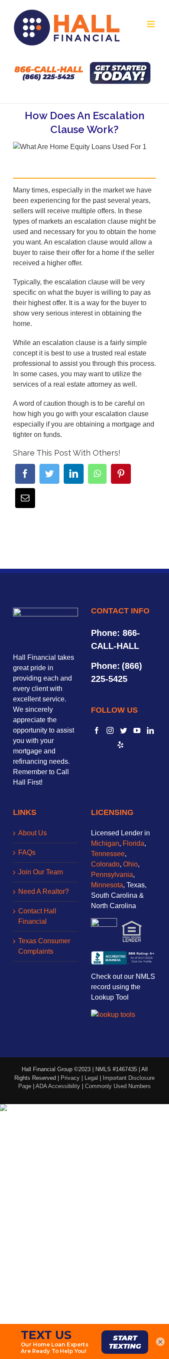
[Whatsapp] (97, 474)
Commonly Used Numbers (118, 1086)
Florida (133, 843)
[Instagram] (110, 730)
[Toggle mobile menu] (151, 24)
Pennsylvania (112, 874)
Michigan (105, 843)
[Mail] (25, 498)
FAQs (27, 852)
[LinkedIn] (74, 474)
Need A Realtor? (43, 891)
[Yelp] (120, 744)
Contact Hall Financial (37, 916)
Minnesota (107, 885)
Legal (91, 1078)
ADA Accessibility (58, 1086)
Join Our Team (40, 872)
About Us (32, 833)
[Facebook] (25, 474)
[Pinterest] (121, 474)
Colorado (105, 864)
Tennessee (108, 853)
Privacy (70, 1078)
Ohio (130, 864)
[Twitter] (49, 474)
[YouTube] (136, 730)
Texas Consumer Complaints (44, 946)
